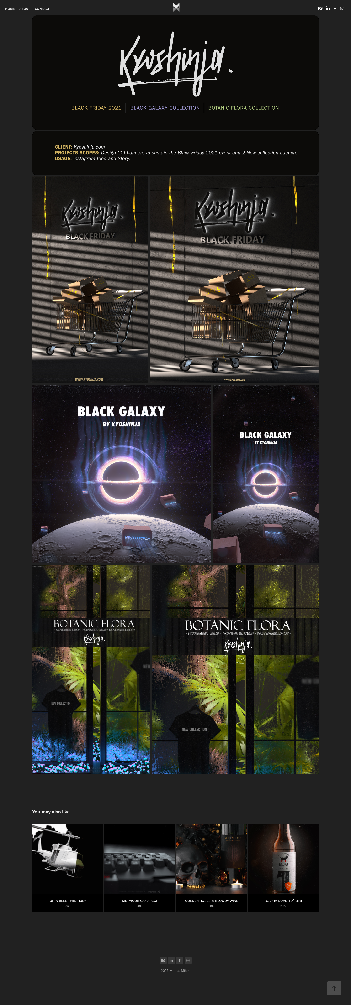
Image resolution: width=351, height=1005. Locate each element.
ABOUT (24, 8)
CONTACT (42, 8)
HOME (10, 8)
